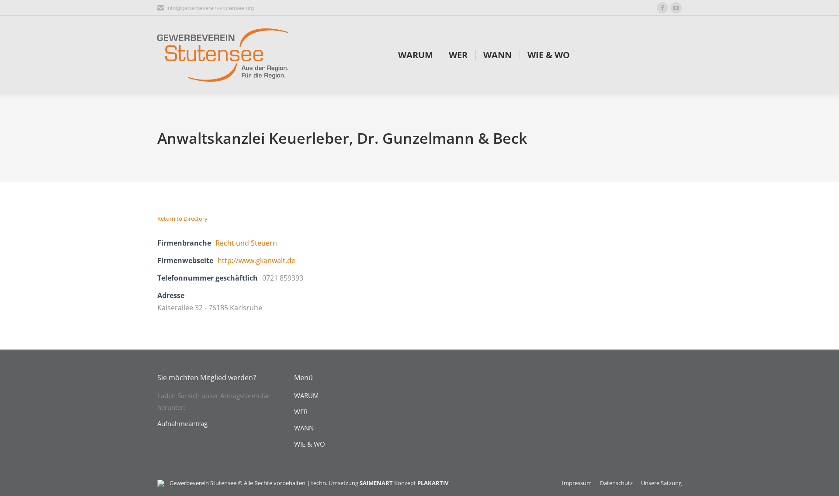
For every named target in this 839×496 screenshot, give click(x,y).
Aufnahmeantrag (182, 423)
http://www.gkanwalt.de (256, 260)
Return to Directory (182, 218)
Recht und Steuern (246, 243)
